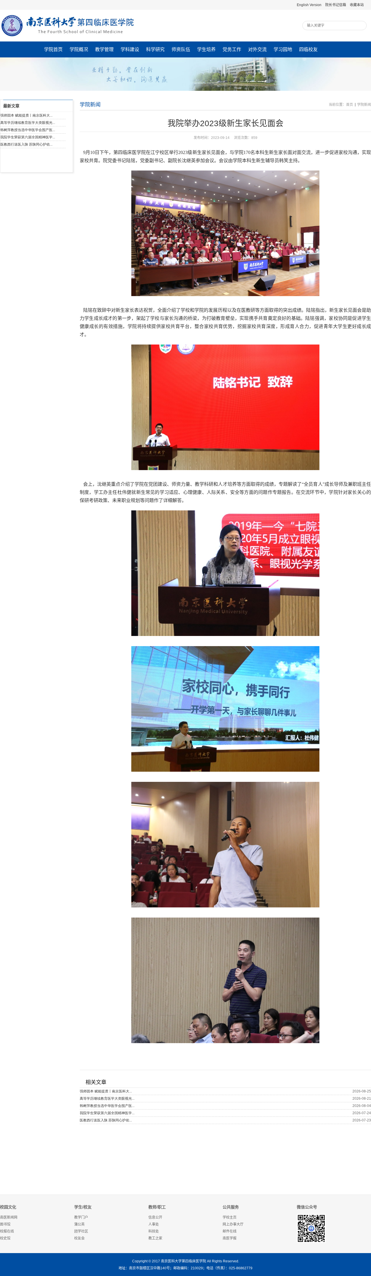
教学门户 (81, 1217)
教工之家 (155, 1238)
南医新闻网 (8, 1217)
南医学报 (230, 1238)
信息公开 (155, 1217)
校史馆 (5, 1238)
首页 (349, 105)
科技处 (153, 1231)
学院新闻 (364, 105)
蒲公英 (79, 1224)
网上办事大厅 (233, 1224)
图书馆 (5, 1224)
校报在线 (7, 1231)
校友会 (79, 1238)
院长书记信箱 (335, 5)
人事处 (153, 1224)
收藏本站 (357, 5)
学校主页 (230, 1217)
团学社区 (81, 1231)
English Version (309, 5)
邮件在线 (230, 1231)
